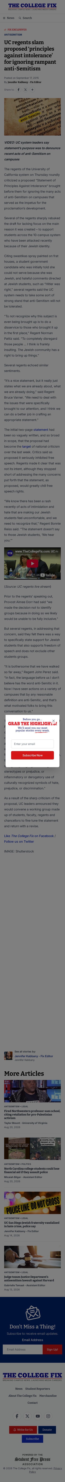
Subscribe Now (33, 755)
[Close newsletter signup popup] (53, 721)
